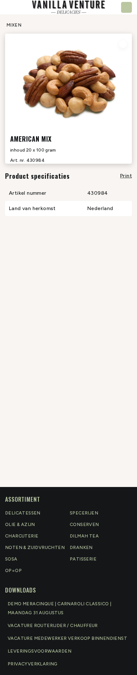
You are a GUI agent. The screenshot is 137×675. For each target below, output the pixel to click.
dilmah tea (84, 536)
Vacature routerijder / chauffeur (53, 625)
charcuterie (21, 536)
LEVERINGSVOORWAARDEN (39, 651)
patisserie (83, 559)
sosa (11, 559)
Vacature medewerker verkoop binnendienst (67, 638)
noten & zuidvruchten (35, 547)
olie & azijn (20, 524)
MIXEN (13, 25)
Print (126, 176)
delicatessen (22, 513)
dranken (81, 547)
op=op (13, 570)
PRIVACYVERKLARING (33, 664)
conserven (84, 524)
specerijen (84, 513)
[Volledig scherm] (123, 44)
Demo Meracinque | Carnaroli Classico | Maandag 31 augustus (59, 608)
